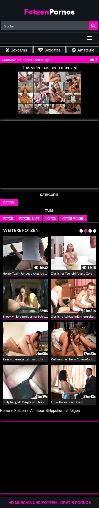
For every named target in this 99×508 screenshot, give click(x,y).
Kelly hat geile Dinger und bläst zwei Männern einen (38, 402)
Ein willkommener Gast (67, 402)
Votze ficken (73, 218)
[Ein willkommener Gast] (74, 382)
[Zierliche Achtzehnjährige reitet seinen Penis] (74, 296)
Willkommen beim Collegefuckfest (74, 359)
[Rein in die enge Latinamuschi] (25, 339)
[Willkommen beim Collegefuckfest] (74, 339)
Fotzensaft (29, 218)
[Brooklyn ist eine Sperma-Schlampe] (25, 296)
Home (5, 410)
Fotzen (9, 202)
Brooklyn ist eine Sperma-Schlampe (27, 316)
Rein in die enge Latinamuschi (23, 359)
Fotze (8, 218)
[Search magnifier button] (93, 25)
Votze (50, 218)
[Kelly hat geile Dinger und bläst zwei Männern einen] (25, 382)
